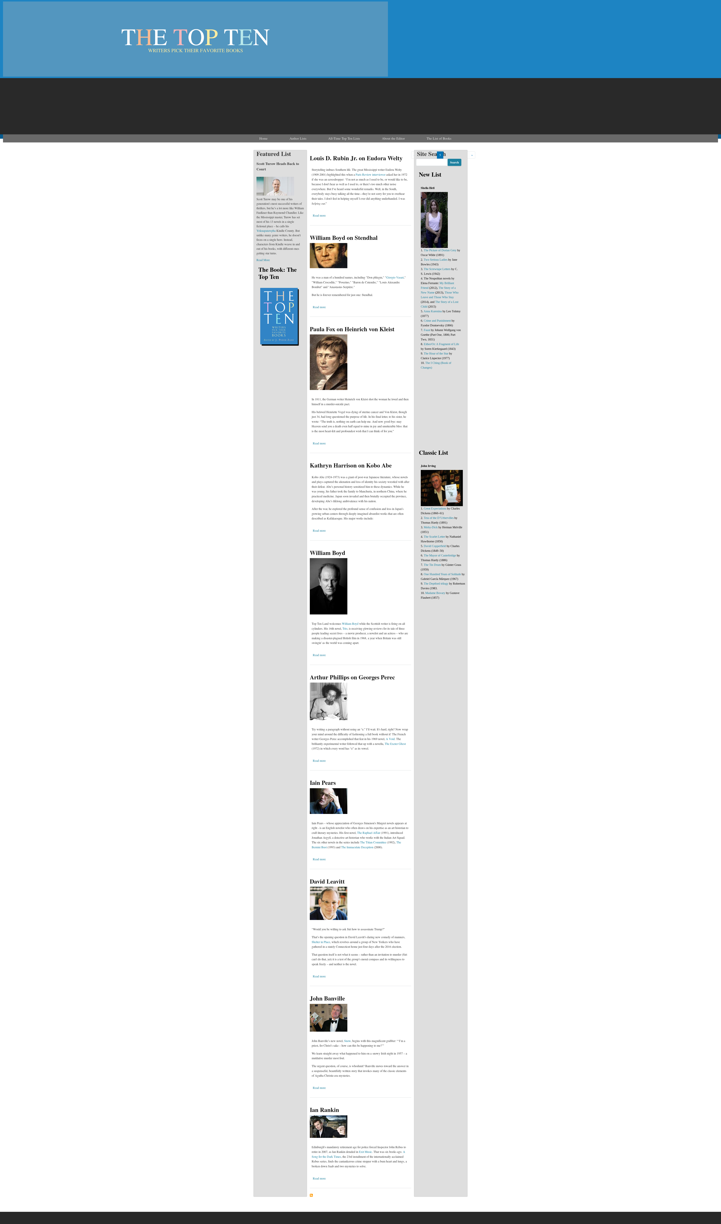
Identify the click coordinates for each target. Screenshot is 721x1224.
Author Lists (298, 138)
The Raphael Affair (368, 833)
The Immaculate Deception (357, 847)
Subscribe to (311, 1195)
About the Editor (393, 138)
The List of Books (439, 138)
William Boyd (350, 624)
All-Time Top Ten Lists (344, 138)
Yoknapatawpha (266, 231)
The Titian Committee (373, 842)
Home (263, 138)
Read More (263, 260)
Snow (347, 1041)
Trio (344, 628)
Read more (319, 215)
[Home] (195, 39)
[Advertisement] (360, 106)
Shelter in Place (321, 942)
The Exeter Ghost (395, 744)
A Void (390, 739)
